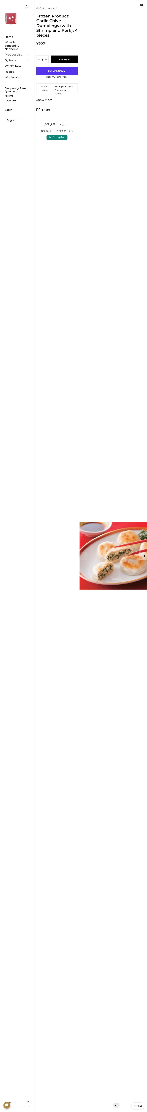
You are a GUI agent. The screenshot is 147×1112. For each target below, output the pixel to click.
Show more (44, 100)
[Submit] (28, 1102)
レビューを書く (57, 137)
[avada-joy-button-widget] (6, 1105)
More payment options (56, 77)
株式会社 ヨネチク (46, 8)
